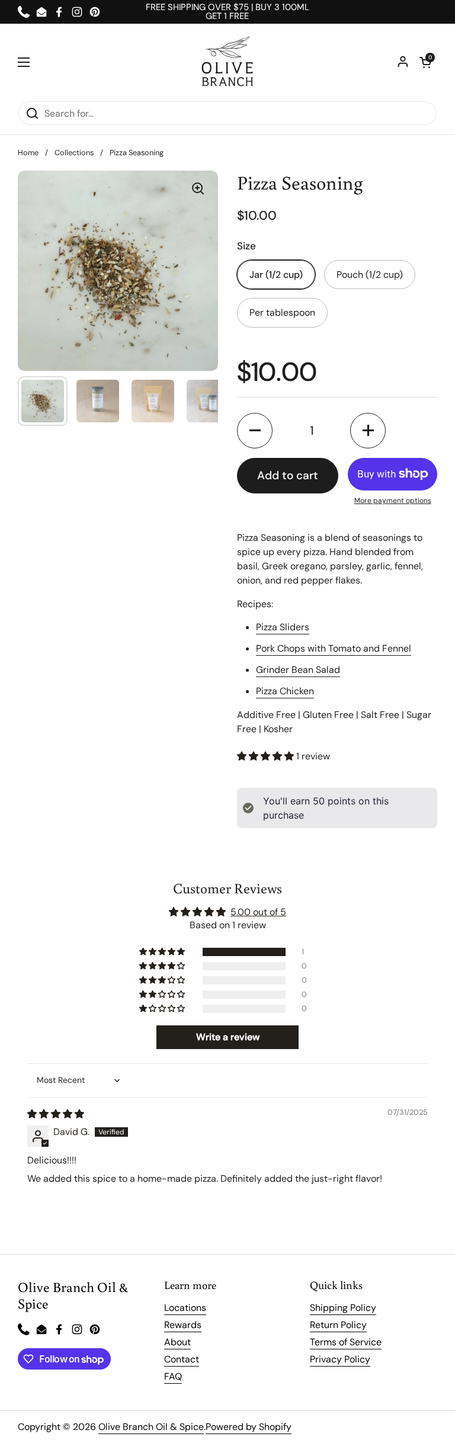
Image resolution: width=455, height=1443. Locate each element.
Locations (185, 1307)
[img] (55, 1114)
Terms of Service (346, 1342)
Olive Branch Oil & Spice (151, 1426)
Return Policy (338, 1325)
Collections (74, 152)
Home (28, 152)
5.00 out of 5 (258, 912)
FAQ (173, 1376)
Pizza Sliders (282, 627)
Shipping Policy (343, 1307)
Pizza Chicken (285, 691)
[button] (425, 62)
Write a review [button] (227, 1037)
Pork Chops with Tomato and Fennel (333, 648)
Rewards (182, 1325)
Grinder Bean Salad (298, 669)
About (177, 1342)
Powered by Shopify (248, 1426)
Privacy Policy (340, 1359)
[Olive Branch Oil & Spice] (227, 62)
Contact (181, 1359)
